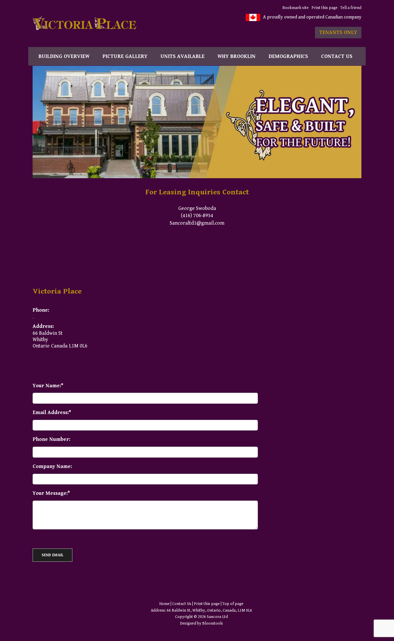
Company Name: (52, 466)
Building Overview (63, 56)
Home (164, 603)
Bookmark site (295, 7)
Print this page (324, 7)
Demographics (288, 56)
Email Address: (51, 412)
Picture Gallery (124, 56)
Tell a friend (350, 7)
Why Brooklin (236, 56)
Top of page (232, 603)
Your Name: (47, 386)
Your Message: (50, 493)
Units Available (182, 56)
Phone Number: (51, 439)
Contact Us (336, 56)
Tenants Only (338, 32)
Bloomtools (212, 623)
